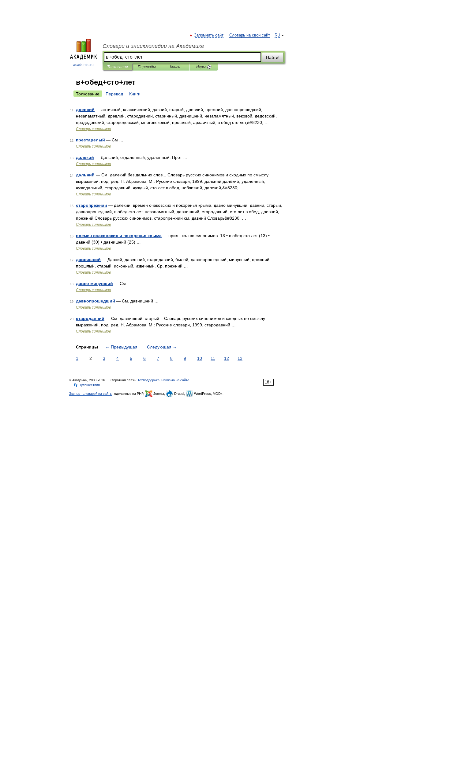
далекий (85, 157)
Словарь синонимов (93, 129)
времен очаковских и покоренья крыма (119, 235)
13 (240, 358)
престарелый (90, 139)
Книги (175, 67)
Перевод (114, 93)
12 (226, 358)
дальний (85, 174)
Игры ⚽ (203, 67)
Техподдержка (148, 380)
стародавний (90, 318)
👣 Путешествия (86, 385)
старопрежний (91, 205)
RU (277, 35)
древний (85, 109)
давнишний (88, 259)
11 (213, 358)
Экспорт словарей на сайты (90, 393)
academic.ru (83, 65)
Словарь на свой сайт (249, 35)
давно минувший (94, 283)
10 (199, 358)
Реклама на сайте (175, 380)
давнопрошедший (95, 300)
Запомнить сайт (209, 35)
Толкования (117, 67)
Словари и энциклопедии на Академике (153, 46)
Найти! (272, 57)
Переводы (147, 67)
